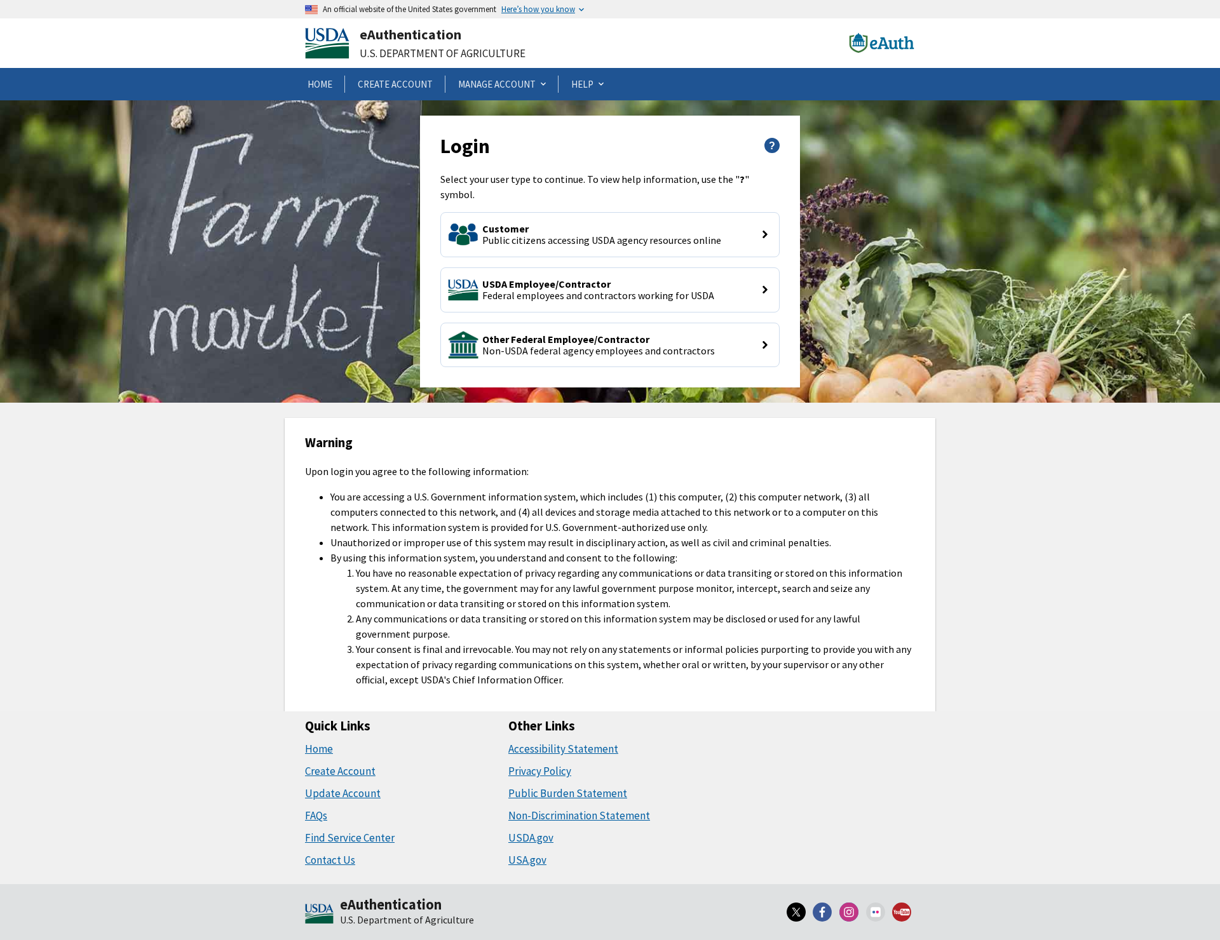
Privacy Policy (539, 771)
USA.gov (527, 860)
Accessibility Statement (563, 749)
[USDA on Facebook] (823, 912)
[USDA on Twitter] (796, 912)
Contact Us (330, 860)
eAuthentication (410, 34)
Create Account (340, 771)
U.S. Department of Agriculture (442, 53)
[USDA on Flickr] (875, 912)
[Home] (319, 914)
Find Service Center (350, 838)
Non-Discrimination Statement (579, 815)
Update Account (343, 793)
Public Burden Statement (567, 793)
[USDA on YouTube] (901, 912)
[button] (609, 234)
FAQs (316, 815)
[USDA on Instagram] (849, 912)
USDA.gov (530, 838)
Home (319, 749)
